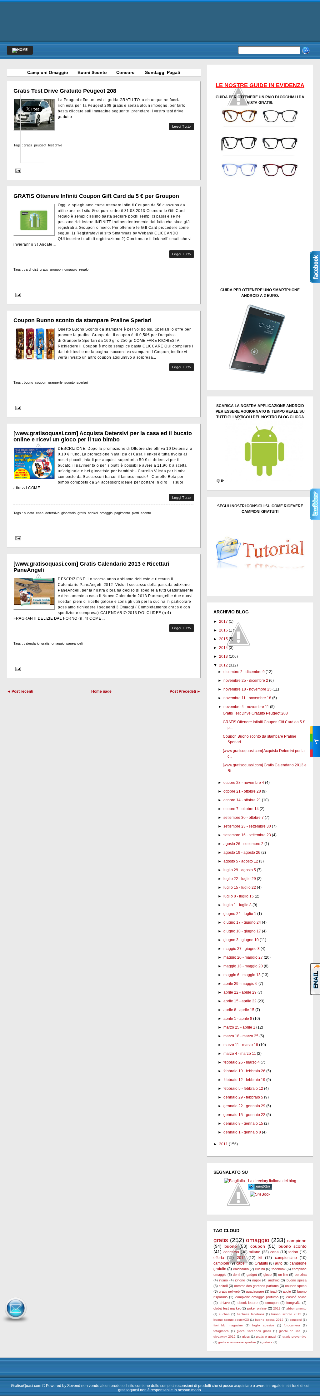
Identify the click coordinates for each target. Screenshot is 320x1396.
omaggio (70, 269)
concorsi (296, 1319)
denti (236, 1274)
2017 (223, 621)
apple (287, 1291)
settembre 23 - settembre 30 (247, 826)
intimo (223, 1280)
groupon (56, 269)
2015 (223, 639)
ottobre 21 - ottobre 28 (242, 791)
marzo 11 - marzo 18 (240, 1045)
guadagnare (255, 1291)
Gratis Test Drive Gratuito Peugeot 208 (64, 91)
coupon (40, 382)
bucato (29, 513)
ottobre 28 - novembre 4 (243, 782)
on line (283, 1274)
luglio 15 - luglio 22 (239, 887)
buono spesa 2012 (269, 1319)
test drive (55, 145)
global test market (227, 1308)
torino (293, 1252)
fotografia (293, 1303)
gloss (246, 1336)
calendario (31, 643)
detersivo (52, 513)
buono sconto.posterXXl (231, 1319)
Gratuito (261, 1263)
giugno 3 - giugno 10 (241, 940)
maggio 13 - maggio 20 (243, 966)
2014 (223, 648)
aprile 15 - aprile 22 (240, 1001)
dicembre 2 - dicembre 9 (244, 672)
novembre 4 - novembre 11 (246, 707)
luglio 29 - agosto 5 (239, 870)
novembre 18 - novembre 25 (247, 689)
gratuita (267, 1342)
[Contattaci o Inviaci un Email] (15, 1323)
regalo (83, 269)
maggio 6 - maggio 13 (242, 975)
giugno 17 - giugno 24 (242, 922)
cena (274, 1252)
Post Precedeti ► (185, 691)
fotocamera (292, 1325)
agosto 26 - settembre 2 (243, 844)
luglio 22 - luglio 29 (239, 879)
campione (297, 1240)
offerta (218, 1258)
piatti (135, 513)
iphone (240, 1280)
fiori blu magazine (228, 1325)
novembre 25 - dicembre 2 (245, 680)
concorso (231, 1252)
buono (28, 382)
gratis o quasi (266, 1336)
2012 (223, 665)
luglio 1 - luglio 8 (237, 905)
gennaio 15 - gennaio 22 (244, 1115)
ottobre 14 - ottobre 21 (242, 800)
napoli (256, 1280)
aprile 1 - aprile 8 (237, 1018)
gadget (252, 1274)
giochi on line (290, 1331)
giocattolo (68, 513)
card (27, 269)
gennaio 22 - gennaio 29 (244, 1106)
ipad (273, 1291)
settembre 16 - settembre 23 (247, 835)
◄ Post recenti (20, 691)
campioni (221, 1263)
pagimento (122, 513)
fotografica (221, 1331)
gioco (267, 1274)
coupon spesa (296, 1286)
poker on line (257, 1308)
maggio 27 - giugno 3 (241, 948)
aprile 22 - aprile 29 (240, 992)
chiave (225, 1303)
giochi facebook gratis (254, 1331)
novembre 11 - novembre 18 (247, 698)
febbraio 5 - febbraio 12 (243, 1088)
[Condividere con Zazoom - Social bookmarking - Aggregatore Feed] (260, 1189)
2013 (223, 656)
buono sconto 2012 (286, 1314)
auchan (224, 1314)
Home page (101, 691)
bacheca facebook (250, 1314)
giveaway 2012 (224, 1336)
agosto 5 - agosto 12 (240, 861)
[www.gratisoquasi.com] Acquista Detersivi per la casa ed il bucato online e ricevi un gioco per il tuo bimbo (102, 436)
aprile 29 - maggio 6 (240, 983)
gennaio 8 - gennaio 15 (243, 1123)
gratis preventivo (294, 1336)
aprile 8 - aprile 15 (238, 1010)
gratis (44, 269)
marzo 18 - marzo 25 (240, 1036)
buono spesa (297, 1280)
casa (39, 513)
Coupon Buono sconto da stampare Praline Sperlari (82, 320)
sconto (69, 382)
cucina (260, 1269)
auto (278, 1263)
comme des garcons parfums (256, 1286)
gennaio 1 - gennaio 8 (242, 1132)
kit (260, 1258)
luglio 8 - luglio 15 (238, 896)
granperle (55, 382)
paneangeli (74, 643)
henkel (93, 513)
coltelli (223, 1286)
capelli (242, 1263)
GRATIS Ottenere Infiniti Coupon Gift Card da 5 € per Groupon (96, 196)
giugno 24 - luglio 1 (239, 914)
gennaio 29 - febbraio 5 (243, 1097)
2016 (223, 630)
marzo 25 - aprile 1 (239, 1027)
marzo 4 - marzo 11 (239, 1053)
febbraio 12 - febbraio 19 (244, 1080)
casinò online (296, 1297)
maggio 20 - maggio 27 (243, 957)
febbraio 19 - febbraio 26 (244, 1071)
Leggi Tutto (181, 126)
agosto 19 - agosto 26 (241, 852)
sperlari (82, 382)
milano (254, 1252)
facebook (279, 1269)
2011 (223, 1144)
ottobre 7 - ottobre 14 (241, 809)
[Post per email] (17, 170)
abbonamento (296, 1308)
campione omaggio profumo (257, 1297)
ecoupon (271, 1303)
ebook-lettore (248, 1303)
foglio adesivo (263, 1325)
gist (35, 269)
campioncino (286, 1258)
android (273, 1280)
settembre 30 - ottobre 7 (243, 817)
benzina (301, 1274)
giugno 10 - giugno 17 (242, 931)
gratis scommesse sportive (237, 1342)
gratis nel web (229, 1291)
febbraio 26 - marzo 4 (241, 1062)
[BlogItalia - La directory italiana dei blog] (260, 1181)
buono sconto (292, 1246)
